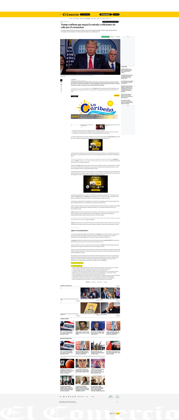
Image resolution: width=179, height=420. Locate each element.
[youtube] (70, 396)
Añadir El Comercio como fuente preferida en (110, 21)
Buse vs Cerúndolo (76, 18)
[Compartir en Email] (61, 89)
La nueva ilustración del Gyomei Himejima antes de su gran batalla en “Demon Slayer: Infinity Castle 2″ (82, 371)
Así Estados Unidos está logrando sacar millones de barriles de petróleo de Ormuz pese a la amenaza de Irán (127, 76)
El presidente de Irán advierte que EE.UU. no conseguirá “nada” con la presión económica (113, 352)
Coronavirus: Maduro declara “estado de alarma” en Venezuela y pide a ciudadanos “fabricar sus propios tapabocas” (96, 275)
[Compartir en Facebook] (61, 85)
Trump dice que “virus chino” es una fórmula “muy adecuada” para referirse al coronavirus (90, 133)
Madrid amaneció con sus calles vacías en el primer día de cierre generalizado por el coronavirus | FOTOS (94, 272)
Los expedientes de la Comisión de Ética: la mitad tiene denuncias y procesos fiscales (127, 82)
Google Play (92, 396)
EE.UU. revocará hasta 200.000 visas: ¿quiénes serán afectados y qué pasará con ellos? (66, 333)
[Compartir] (61, 80)
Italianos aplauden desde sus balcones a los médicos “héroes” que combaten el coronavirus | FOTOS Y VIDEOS (95, 267)
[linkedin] (73, 396)
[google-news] (75, 396)
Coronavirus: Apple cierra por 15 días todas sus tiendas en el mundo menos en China (89, 270)
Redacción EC (74, 79)
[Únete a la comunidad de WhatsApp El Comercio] (105, 37)
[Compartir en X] (61, 87)
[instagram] (68, 396)
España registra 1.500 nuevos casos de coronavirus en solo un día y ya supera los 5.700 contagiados (93, 276)
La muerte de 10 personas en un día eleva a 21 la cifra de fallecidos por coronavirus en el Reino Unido (93, 278)
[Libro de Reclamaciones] (117, 396)
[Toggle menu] (60, 14)
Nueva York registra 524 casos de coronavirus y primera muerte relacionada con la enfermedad (92, 279)
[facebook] (63, 396)
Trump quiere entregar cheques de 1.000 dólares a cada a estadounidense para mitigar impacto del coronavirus (95, 131)
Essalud (107, 18)
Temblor (92, 18)
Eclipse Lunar (82, 18)
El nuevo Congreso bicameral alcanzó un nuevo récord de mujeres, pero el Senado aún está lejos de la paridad (127, 96)
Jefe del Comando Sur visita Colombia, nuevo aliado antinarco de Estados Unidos (97, 352)
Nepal (95, 18)
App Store (86, 396)
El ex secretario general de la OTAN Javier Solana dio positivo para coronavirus (88, 274)
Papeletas (103, 18)
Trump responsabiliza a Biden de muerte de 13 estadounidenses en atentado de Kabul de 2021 (112, 333)
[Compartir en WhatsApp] (61, 82)
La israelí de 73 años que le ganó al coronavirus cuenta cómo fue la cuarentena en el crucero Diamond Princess (95, 271)
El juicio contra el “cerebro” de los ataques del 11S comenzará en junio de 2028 (82, 333)
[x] (66, 396)
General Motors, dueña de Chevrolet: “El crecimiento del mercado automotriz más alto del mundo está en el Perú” (127, 102)
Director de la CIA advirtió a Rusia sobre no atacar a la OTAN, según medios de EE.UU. (97, 333)
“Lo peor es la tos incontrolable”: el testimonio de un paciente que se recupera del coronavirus (91, 268)
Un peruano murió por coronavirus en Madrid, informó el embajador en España (88, 130)
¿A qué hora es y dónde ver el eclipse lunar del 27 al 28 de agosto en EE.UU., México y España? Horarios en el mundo (67, 371)
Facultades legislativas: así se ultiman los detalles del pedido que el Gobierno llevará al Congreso (126, 70)
